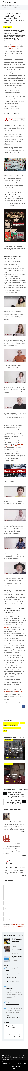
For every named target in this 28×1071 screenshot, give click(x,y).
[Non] (26, 1065)
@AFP (7, 970)
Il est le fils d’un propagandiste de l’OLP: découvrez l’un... (14, 776)
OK (14, 1068)
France (22, 722)
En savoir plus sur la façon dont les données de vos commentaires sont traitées (14, 926)
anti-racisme (8, 722)
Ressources (10, 5)
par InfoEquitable (10, 757)
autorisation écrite (20, 698)
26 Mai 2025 (19, 757)
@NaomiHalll (9, 988)
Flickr (11, 702)
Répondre (23, 831)
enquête (12, 48)
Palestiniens (13, 725)
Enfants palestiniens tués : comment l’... (17, 940)
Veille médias (8, 739)
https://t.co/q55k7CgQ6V (13, 982)
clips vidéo (7, 250)
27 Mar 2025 (19, 781)
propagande (7, 728)
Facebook (15, 691)
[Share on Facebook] (23, 707)
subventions (16, 728)
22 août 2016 (15, 953)
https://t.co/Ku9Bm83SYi (13, 1017)
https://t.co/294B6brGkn (12, 1004)
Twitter (21, 691)
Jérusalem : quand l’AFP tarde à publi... (17, 957)
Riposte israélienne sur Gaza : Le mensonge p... (17, 949)
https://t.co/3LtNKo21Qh (13, 977)
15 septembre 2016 (16, 944)
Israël (6, 725)
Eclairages (16, 5)
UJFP (5, 730)
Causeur (16, 722)
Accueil (4, 5)
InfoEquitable (7, 691)
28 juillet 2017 (15, 960)
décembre (18, 45)
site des (13, 445)
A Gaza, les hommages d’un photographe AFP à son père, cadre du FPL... (14, 751)
